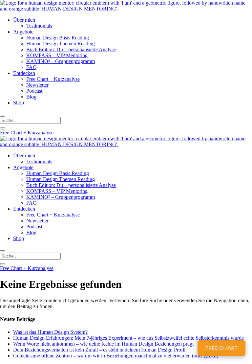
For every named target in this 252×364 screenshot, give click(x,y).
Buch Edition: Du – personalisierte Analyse (71, 49)
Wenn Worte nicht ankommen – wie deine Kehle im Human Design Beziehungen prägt (103, 344)
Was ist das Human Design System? (50, 332)
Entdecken (24, 73)
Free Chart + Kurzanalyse (53, 79)
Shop (18, 102)
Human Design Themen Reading (60, 43)
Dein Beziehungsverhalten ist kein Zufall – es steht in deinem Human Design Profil (99, 350)
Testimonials (39, 26)
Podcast (34, 91)
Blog (31, 97)
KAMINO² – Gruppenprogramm (60, 61)
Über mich (24, 20)
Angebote (23, 31)
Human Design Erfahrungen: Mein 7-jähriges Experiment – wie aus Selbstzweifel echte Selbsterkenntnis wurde (128, 338)
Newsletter (37, 85)
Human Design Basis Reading (57, 37)
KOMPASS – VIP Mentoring (57, 55)
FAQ (31, 67)
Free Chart (221, 348)
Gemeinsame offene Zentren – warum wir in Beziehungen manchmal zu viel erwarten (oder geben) (115, 355)
